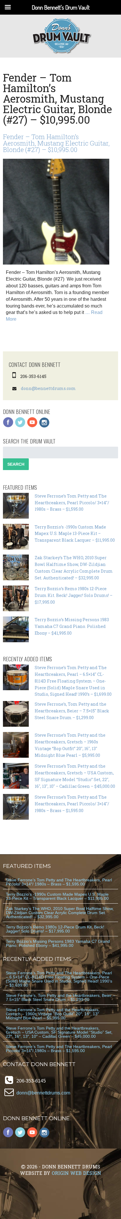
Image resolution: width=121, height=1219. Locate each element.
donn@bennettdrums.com (48, 388)
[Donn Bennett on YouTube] (32, 426)
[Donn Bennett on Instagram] (44, 426)
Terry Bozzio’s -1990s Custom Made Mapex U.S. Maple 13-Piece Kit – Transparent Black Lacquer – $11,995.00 (75, 533)
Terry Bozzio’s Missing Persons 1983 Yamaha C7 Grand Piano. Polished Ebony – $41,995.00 (72, 626)
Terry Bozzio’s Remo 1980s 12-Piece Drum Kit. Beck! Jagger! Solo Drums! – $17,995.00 (73, 595)
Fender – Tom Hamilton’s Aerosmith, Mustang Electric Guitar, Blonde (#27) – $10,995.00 (56, 143)
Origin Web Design (76, 1173)
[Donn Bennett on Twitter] (20, 426)
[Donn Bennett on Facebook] (8, 426)
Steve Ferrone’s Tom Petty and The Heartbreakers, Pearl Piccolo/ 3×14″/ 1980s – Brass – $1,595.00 (72, 502)
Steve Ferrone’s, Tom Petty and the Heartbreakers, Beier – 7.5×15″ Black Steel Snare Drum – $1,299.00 (72, 710)
